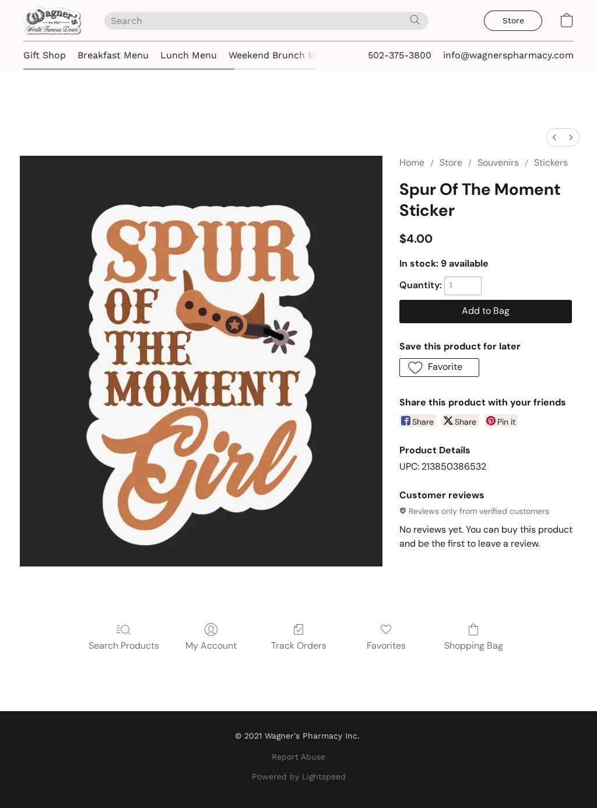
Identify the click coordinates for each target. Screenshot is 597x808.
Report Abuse (298, 756)
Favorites (386, 645)
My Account (211, 645)
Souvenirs (498, 162)
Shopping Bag (473, 645)
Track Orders (298, 645)
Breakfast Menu (113, 55)
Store (451, 162)
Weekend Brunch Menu (281, 55)
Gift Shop (44, 55)
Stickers (551, 162)
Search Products (124, 645)
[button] (52, 20)
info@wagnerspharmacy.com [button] (508, 55)
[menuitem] (554, 137)
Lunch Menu (188, 55)
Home (411, 162)
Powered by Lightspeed (299, 776)
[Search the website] (415, 20)
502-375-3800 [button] (399, 55)
